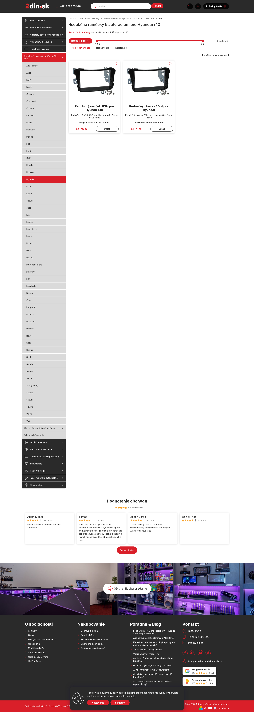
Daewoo (30, 129)
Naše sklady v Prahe (38, 657)
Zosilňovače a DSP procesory (44, 456)
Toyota (29, 407)
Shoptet (208, 708)
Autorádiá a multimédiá (41, 27)
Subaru (29, 392)
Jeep (29, 208)
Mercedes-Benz (34, 264)
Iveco (29, 193)
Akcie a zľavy (36, 485)
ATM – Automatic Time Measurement (151, 669)
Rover (29, 335)
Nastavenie (98, 702)
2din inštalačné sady (34, 435)
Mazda (29, 257)
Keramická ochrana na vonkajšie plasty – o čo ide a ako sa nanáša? (154, 643)
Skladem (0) (223, 41)
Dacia (29, 122)
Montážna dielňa (36, 648)
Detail (107, 128)
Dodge (29, 136)
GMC (28, 158)
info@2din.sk (195, 642)
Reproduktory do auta (41, 449)
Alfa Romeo (32, 65)
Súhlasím (120, 702)
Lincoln (29, 243)
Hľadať (157, 5)
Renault (30, 328)
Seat (28, 357)
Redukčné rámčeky (39, 49)
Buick (29, 87)
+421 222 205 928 (70, 6)
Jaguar (29, 200)
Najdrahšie (121, 47)
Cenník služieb (88, 635)
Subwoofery (36, 463)
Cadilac (30, 94)
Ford (28, 151)
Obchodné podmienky (92, 644)
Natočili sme (34, 644)
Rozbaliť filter (78, 40)
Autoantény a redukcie (41, 42)
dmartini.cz (223, 708)
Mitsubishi (31, 286)
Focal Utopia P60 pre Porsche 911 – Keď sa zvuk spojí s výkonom (154, 632)
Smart (29, 378)
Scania (29, 350)
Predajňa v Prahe (36, 652)
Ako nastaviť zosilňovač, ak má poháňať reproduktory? (152, 682)
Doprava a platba (89, 631)
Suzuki (29, 399)
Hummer (30, 172)
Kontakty (32, 631)
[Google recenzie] (199, 671)
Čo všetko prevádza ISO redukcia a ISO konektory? (152, 675)
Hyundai (30, 179)
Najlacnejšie (102, 47)
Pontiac (30, 314)
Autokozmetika (37, 20)
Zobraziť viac (127, 550)
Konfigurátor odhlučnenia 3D (42, 639)
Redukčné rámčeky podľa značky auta (41, 57)
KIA (28, 215)
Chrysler (30, 108)
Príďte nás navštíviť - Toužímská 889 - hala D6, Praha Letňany (55, 706)
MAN (28, 250)
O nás (31, 635)
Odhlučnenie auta (38, 442)
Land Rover (32, 229)
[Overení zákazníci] (199, 682)
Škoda (29, 364)
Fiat (28, 144)
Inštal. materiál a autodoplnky (44, 478)
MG (28, 279)
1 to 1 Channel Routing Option (147, 649)
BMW (29, 80)
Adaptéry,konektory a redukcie (45, 34)
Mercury (30, 271)
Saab (28, 343)
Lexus (29, 236)
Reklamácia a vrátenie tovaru (95, 639)
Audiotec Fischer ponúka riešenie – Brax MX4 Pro (153, 659)
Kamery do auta (38, 470)
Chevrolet (31, 101)
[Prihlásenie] (198, 6)
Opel (28, 300)
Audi (28, 73)
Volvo (29, 414)
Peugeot (30, 307)
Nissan (29, 293)
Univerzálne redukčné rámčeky (39, 428)
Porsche (30, 321)
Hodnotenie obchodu (127, 501)
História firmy (34, 661)
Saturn (29, 371)
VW (28, 421)
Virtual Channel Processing (146, 654)
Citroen (30, 115)
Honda (29, 165)
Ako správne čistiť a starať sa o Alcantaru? (153, 638)
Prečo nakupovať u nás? (93, 648)
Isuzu (28, 186)
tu (134, 696)
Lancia (29, 222)
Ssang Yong (32, 385)
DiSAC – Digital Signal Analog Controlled (152, 665)
